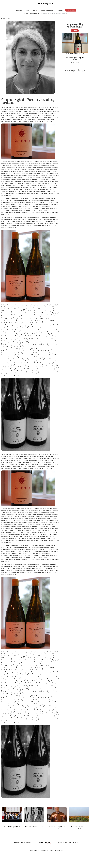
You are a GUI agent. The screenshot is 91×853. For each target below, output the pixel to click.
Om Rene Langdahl (47, 10)
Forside (26, 13)
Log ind (61, 10)
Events (35, 10)
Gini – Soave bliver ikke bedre (34, 827)
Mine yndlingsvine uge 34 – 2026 (75, 59)
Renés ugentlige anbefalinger (74, 25)
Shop (27, 10)
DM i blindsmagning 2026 (12, 827)
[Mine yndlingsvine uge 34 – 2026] (75, 43)
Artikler (19, 10)
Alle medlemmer (34, 13)
